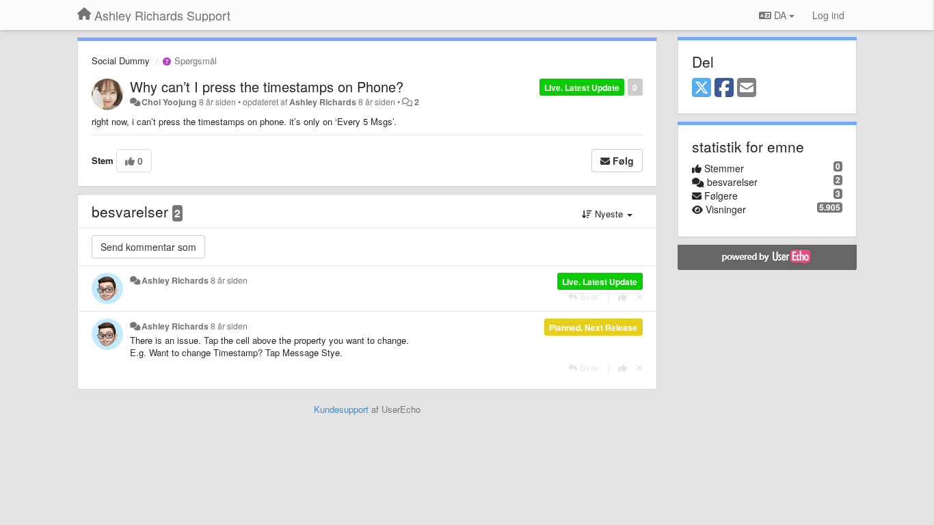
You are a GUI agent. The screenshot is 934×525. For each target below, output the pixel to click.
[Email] (746, 88)
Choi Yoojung (169, 102)
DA (780, 15)
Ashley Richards (322, 102)
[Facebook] (724, 88)
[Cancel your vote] (639, 296)
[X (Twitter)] (701, 88)
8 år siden (229, 280)
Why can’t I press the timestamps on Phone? (266, 86)
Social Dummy (121, 60)
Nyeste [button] (609, 213)
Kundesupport (341, 409)
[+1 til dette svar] (622, 296)
